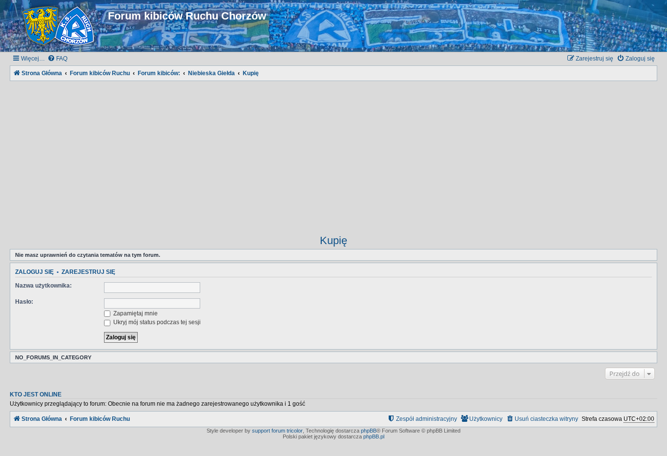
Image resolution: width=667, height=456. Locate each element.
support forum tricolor (277, 431)
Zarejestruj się (88, 272)
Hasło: (24, 301)
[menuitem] (57, 58)
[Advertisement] (333, 151)
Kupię (333, 240)
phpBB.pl (373, 436)
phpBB (368, 431)
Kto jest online (36, 394)
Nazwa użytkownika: (43, 285)
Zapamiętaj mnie (135, 313)
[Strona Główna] (60, 25)
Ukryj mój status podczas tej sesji (156, 322)
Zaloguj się (34, 272)
